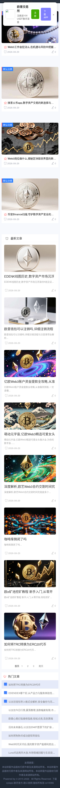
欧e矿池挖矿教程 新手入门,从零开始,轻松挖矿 (28, 591)
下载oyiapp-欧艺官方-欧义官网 (17, 1)
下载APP (46, 14)
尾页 (41, 666)
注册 (35, 14)
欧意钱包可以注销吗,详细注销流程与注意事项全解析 (28, 329)
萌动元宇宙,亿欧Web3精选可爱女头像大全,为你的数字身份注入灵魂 (29, 434)
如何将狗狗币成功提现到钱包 (24, 735)
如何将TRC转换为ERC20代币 (25, 644)
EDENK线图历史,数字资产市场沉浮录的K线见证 (29, 276)
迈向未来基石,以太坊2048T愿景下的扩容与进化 (33, 727)
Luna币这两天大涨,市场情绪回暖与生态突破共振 (34, 752)
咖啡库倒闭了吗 (15, 539)
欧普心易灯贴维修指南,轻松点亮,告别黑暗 (30, 718)
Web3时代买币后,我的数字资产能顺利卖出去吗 (33, 744)
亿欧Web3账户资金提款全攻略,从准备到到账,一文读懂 (29, 381)
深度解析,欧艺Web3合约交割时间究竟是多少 (29, 486)
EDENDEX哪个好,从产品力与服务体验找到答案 (33, 693)
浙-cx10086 (48, 782)
